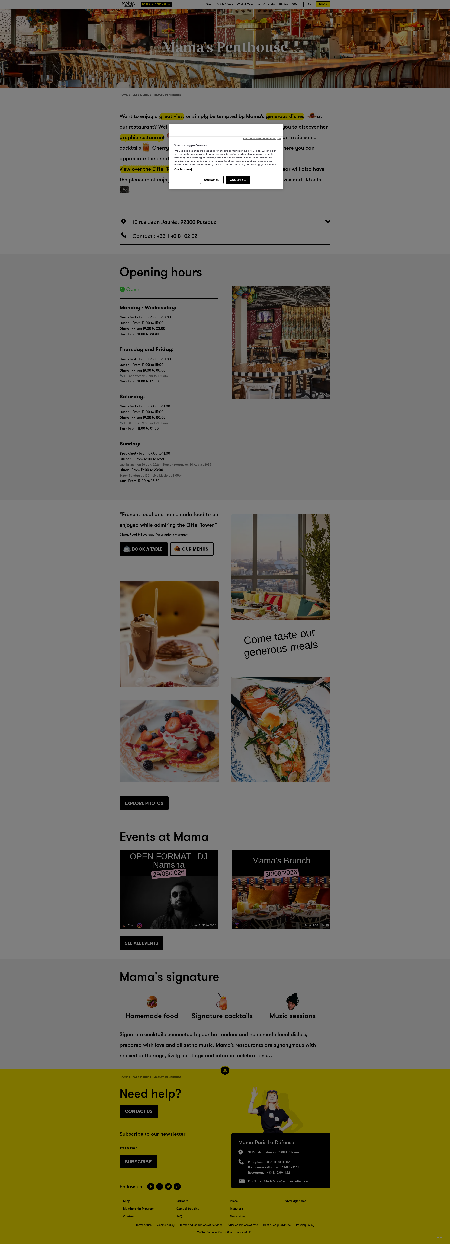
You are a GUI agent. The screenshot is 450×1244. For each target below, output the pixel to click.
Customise (212, 179)
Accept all (238, 179)
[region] (226, 156)
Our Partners (182, 169)
